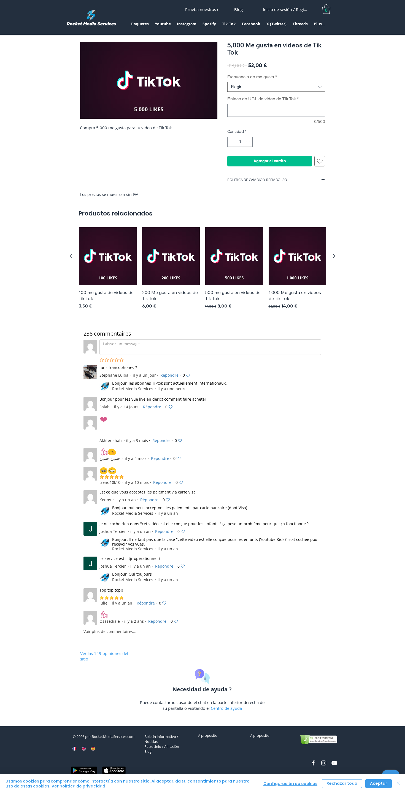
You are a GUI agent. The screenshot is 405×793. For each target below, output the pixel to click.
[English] (83, 748)
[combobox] (276, 87)
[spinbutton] (240, 142)
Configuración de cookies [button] (290, 783)
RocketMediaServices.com (113, 736)
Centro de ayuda (226, 708)
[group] (202, 268)
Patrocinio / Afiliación (161, 746)
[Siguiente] (334, 256)
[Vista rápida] (108, 256)
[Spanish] (93, 748)
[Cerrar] (398, 784)
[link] (326, 9)
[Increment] (248, 142)
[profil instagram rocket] (323, 763)
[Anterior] (71, 256)
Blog (148, 751)
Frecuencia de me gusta (252, 76)
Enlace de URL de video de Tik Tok (263, 98)
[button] (140, 25)
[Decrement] (231, 142)
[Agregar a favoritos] (319, 161)
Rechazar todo (341, 783)
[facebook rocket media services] (313, 763)
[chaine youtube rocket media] (334, 763)
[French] (74, 748)
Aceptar (378, 783)
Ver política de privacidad (78, 786)
